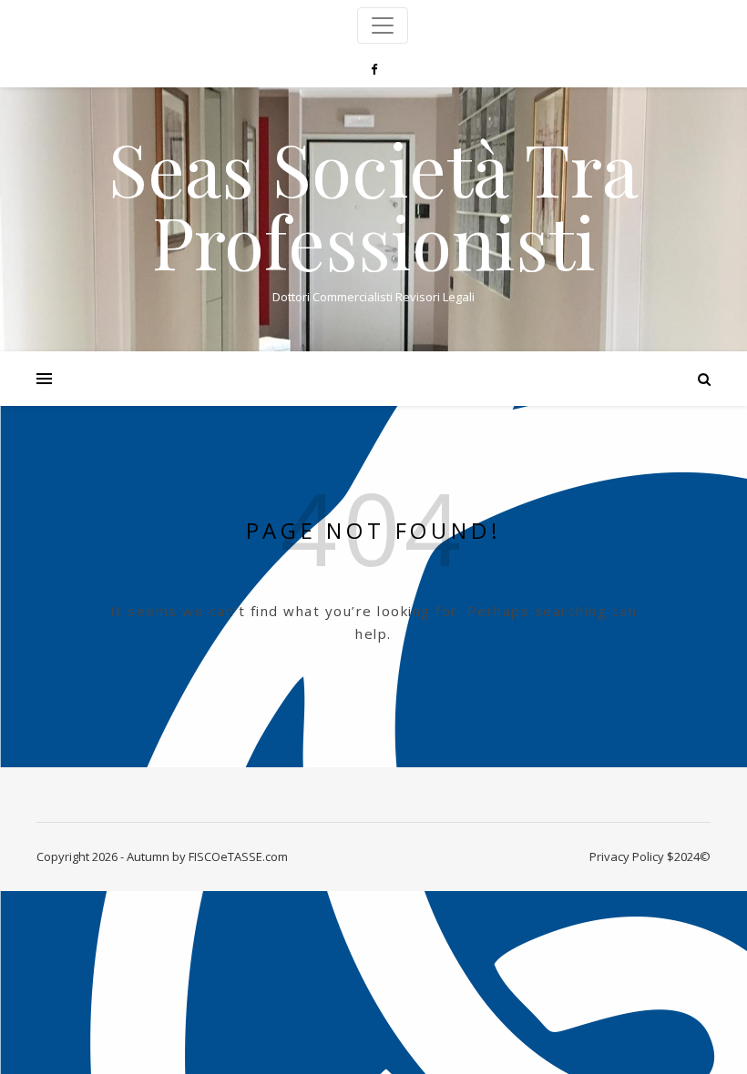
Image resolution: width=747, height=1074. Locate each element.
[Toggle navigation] (382, 25)
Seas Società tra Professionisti (373, 204)
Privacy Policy (626, 856)
